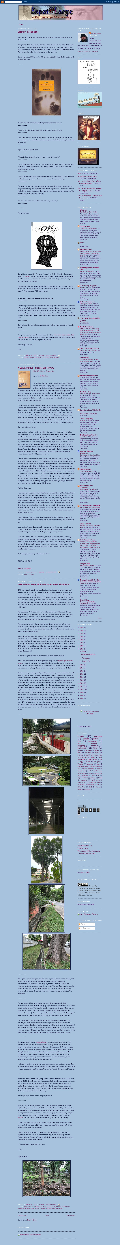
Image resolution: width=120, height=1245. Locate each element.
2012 (82, 683)
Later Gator (84, 437)
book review (29, 574)
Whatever (83, 210)
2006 (82, 698)
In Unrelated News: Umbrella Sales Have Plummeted (44, 584)
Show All (100, 618)
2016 (82, 671)
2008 (82, 695)
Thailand (85, 739)
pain (79, 768)
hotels (100, 778)
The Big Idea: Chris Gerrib (88, 212)
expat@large (96, 33)
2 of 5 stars (44, 376)
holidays (94, 746)
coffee (80, 750)
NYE (98, 784)
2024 (82, 634)
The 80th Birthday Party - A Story (90, 507)
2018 (82, 665)
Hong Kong (92, 759)
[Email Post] (59, 355)
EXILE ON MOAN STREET (89, 349)
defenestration (95, 766)
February (85, 658)
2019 (82, 649)
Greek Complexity (86, 419)
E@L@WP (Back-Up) (85, 846)
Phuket (85, 778)
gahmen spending (24, 1208)
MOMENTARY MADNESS (89, 375)
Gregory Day (50, 371)
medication (83, 780)
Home (21, 24)
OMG (90, 787)
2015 (82, 674)
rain (53, 1208)
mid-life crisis (95, 780)
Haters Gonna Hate (86, 471)
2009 (82, 692)
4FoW (88, 762)
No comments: (51, 355)
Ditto (79, 173)
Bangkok (93, 743)
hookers (88, 750)
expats (97, 753)
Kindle (32, 357)
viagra (80, 789)
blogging (81, 746)
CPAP (93, 775)
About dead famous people (89, 228)
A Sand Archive (38, 371)
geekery (80, 755)
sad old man (82, 771)
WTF (79, 753)
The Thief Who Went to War (89, 414)
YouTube (88, 753)
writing (80, 743)
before (27, 276)
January (85, 661)
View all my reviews (24, 568)
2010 (82, 689)
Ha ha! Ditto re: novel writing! (87, 176)
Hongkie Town (85, 564)
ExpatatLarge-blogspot (88, 286)
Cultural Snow (85, 226)
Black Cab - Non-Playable (88, 351)
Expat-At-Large (83, 848)
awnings (57, 1206)
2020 (82, 646)
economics (92, 741)
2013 (82, 680)
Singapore (98, 736)
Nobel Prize (81, 787)
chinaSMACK (85, 357)
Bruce (95, 739)
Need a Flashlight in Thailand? (90, 394)
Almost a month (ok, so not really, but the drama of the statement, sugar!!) (90, 253)
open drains (46, 1208)
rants (98, 768)
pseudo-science (83, 766)
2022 (82, 640)
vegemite (85, 775)
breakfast (90, 764)
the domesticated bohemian (90, 505)
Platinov (46, 357)
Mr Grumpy (36, 1208)
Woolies (20, 1117)
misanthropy (81, 782)
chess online (85, 873)
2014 (82, 677)
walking (59, 1208)
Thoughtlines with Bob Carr (90, 580)
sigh (89, 771)
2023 (82, 637)
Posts (82, 924)
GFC (98, 775)
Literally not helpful (86, 304)
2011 (82, 686)
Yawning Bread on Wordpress (86, 452)
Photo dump (84, 322)
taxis (95, 748)
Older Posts (71, 1216)
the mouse (87, 789)
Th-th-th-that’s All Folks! (87, 565)
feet (98, 764)
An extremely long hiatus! (88, 489)
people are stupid (88, 768)
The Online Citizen (87, 327)
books (26, 357)
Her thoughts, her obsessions (86, 486)
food (79, 741)
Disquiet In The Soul (28, 32)
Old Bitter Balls (85, 469)
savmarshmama (86, 249)
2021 (82, 643)
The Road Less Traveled (88, 435)
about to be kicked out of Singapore (38, 1206)
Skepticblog (84, 600)
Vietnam (80, 764)
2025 (82, 631)
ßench (82, 243)
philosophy (82, 748)
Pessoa (39, 357)
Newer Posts (22, 1216)
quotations (54, 357)
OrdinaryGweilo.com (87, 302)
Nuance (82, 420)
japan (93, 757)
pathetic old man (94, 782)
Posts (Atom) (31, 1220)
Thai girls (96, 762)
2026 (82, 628)
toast (90, 773)
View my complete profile (88, 51)
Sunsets (83, 287)
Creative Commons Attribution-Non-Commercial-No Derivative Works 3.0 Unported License (89, 893)
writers (97, 750)
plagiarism (81, 784)
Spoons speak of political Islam (90, 455)
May (83, 651)
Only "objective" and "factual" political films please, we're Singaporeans (90, 542)
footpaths (66, 1206)
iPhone (97, 787)
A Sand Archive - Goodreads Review (36, 368)
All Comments (85, 928)
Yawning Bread (41, 1042)
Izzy (79, 778)
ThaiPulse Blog (85, 392)
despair (92, 778)
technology (90, 784)
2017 (82, 668)
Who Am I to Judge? (86, 271)
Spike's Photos (85, 524)
